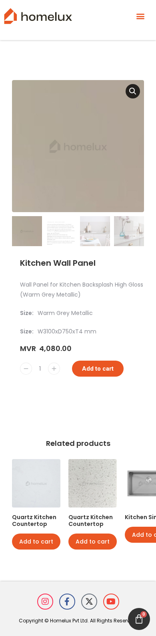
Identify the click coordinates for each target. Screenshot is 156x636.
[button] (140, 15)
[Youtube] (111, 602)
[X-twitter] (89, 602)
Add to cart (98, 368)
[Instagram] (45, 602)
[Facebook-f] (67, 602)
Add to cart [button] (36, 542)
